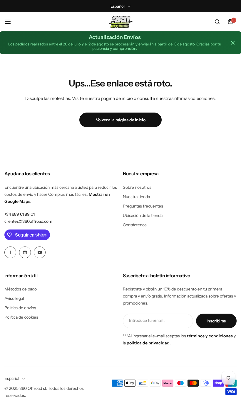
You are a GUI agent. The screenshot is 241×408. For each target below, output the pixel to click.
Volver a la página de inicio (120, 120)
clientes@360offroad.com (28, 221)
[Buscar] (217, 21)
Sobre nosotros (137, 187)
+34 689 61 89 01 (19, 214)
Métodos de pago (20, 289)
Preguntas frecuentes (143, 206)
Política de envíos (20, 307)
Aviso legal (14, 298)
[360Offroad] (120, 22)
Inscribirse (216, 321)
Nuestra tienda (136, 196)
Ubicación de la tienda (143, 215)
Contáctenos (135, 224)
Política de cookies (21, 317)
